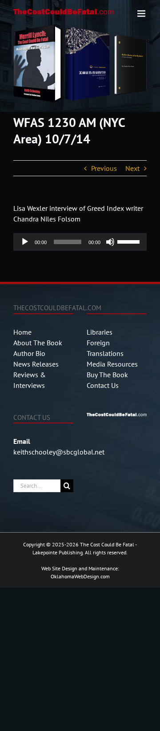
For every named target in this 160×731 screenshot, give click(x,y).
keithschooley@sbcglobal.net (58, 451)
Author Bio (29, 353)
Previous (104, 168)
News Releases (36, 364)
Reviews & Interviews (29, 380)
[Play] (24, 241)
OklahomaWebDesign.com (80, 576)
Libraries (99, 332)
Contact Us (103, 385)
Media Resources (112, 364)
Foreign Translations (105, 348)
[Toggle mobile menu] (142, 13)
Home (22, 332)
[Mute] (110, 241)
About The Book (37, 342)
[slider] (129, 241)
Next (132, 168)
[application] (80, 242)
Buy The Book (107, 374)
